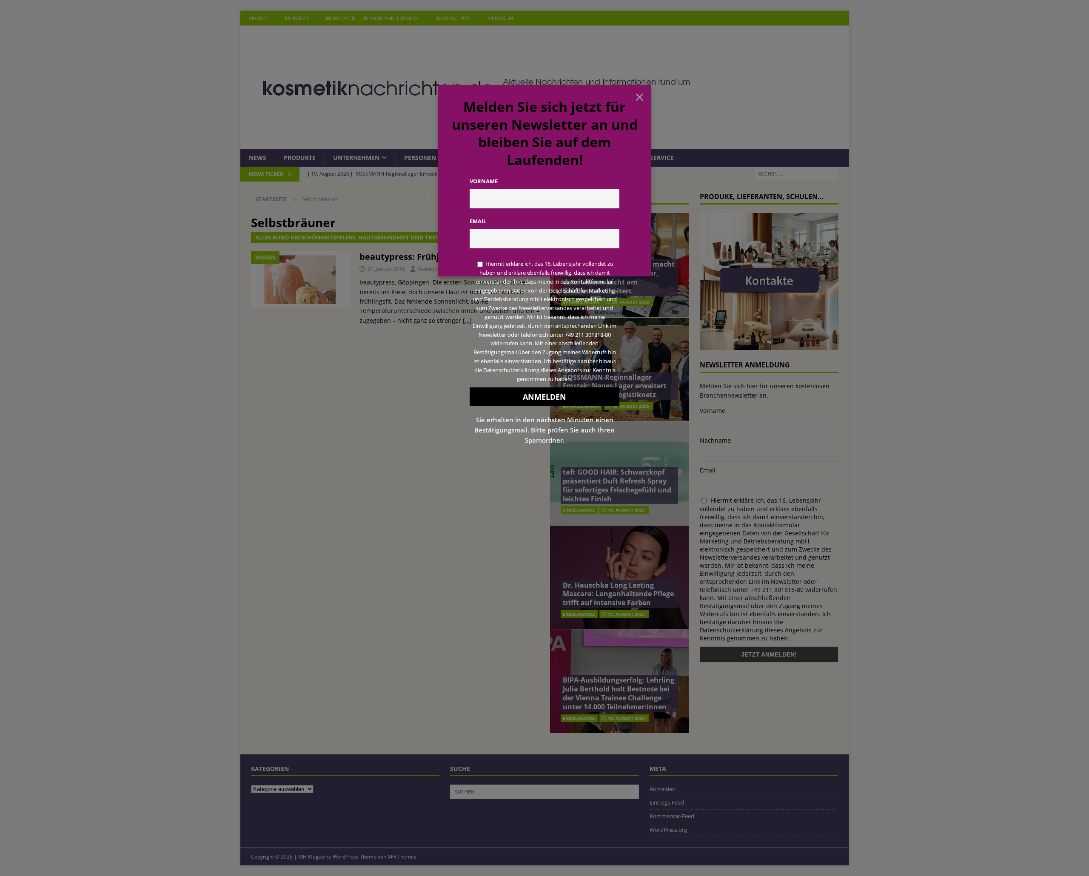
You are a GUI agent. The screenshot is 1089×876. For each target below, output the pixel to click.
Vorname (484, 181)
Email (478, 221)
